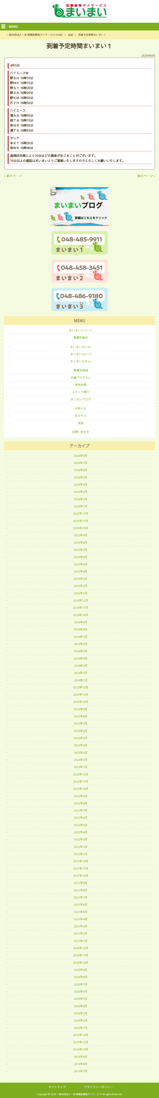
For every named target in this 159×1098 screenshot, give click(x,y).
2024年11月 (80, 607)
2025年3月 (80, 579)
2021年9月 (80, 883)
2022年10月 (80, 789)
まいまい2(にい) (80, 354)
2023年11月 (80, 694)
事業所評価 (80, 370)
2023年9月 (80, 709)
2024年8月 (80, 629)
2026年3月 (80, 492)
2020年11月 (80, 955)
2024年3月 (80, 665)
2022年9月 (80, 796)
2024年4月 (80, 658)
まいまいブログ (81, 399)
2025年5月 (80, 564)
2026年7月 (80, 463)
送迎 (70, 34)
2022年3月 (80, 839)
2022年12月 (80, 774)
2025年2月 (80, 586)
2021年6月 (80, 904)
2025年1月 (80, 593)
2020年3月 (80, 1013)
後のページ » (146, 176)
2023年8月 (80, 716)
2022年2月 (80, 847)
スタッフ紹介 (80, 392)
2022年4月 (80, 832)
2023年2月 (80, 760)
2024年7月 (80, 637)
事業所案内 (80, 337)
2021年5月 (80, 912)
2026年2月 (80, 499)
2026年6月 (80, 470)
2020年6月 (80, 991)
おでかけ (80, 416)
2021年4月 (80, 919)
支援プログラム (81, 377)
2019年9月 (80, 1057)
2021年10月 (80, 876)
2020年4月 (80, 1006)
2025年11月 (80, 521)
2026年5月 (80, 477)
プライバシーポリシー (98, 1087)
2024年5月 (80, 651)
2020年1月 (80, 1028)
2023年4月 (80, 745)
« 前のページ (13, 176)
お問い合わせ (80, 432)
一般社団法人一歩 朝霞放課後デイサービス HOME (34, 34)
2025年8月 (80, 542)
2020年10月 (80, 962)
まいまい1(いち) (80, 347)
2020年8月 (80, 977)
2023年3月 (80, 752)
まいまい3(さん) (80, 361)
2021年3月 (80, 926)
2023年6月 (80, 731)
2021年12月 (80, 861)
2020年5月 (80, 999)
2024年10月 (80, 615)
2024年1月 (80, 680)
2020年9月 (80, 970)
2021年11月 (80, 868)
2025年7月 (80, 550)
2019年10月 (80, 1049)
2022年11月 (80, 781)
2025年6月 (80, 557)
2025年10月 (80, 528)
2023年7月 (80, 723)
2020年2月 (80, 1020)
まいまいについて (80, 330)
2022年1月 (80, 854)
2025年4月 (80, 571)
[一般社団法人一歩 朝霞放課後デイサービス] (79, 16)
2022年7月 (80, 810)
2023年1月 (80, 767)
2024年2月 (80, 673)
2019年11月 (80, 1042)
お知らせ (80, 408)
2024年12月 (80, 600)
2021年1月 (80, 941)
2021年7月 (80, 897)
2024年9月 (80, 622)
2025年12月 (80, 513)
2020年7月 (80, 984)
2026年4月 (80, 484)
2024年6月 (80, 644)
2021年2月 (80, 933)
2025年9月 (80, 535)
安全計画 (80, 385)
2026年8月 (80, 455)
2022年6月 (80, 817)
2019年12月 (80, 1035)
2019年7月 (80, 1071)
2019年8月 (80, 1064)
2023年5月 (80, 738)
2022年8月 (80, 803)
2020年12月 (80, 948)
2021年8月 (80, 890)
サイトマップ (57, 1087)
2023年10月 (80, 702)
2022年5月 (80, 825)
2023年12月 (80, 687)
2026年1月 (80, 506)
